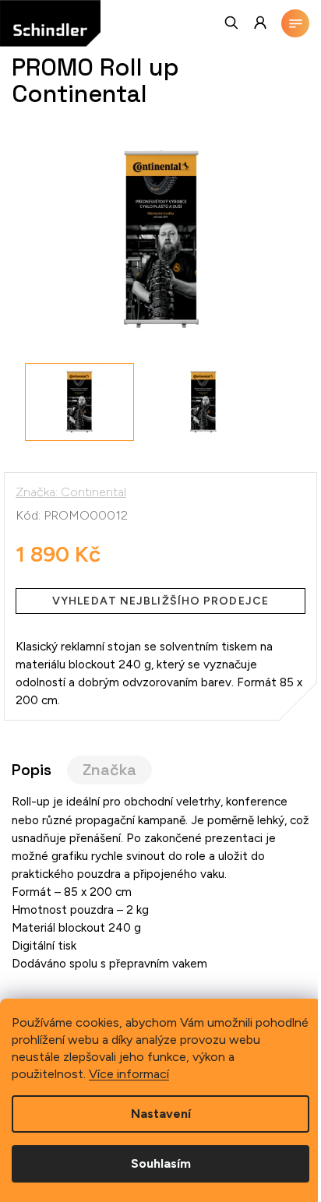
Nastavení (161, 1113)
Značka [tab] (109, 770)
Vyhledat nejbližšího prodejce (160, 601)
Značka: (71, 492)
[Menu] (295, 23)
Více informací (129, 1073)
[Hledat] (232, 22)
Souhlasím (161, 1163)
